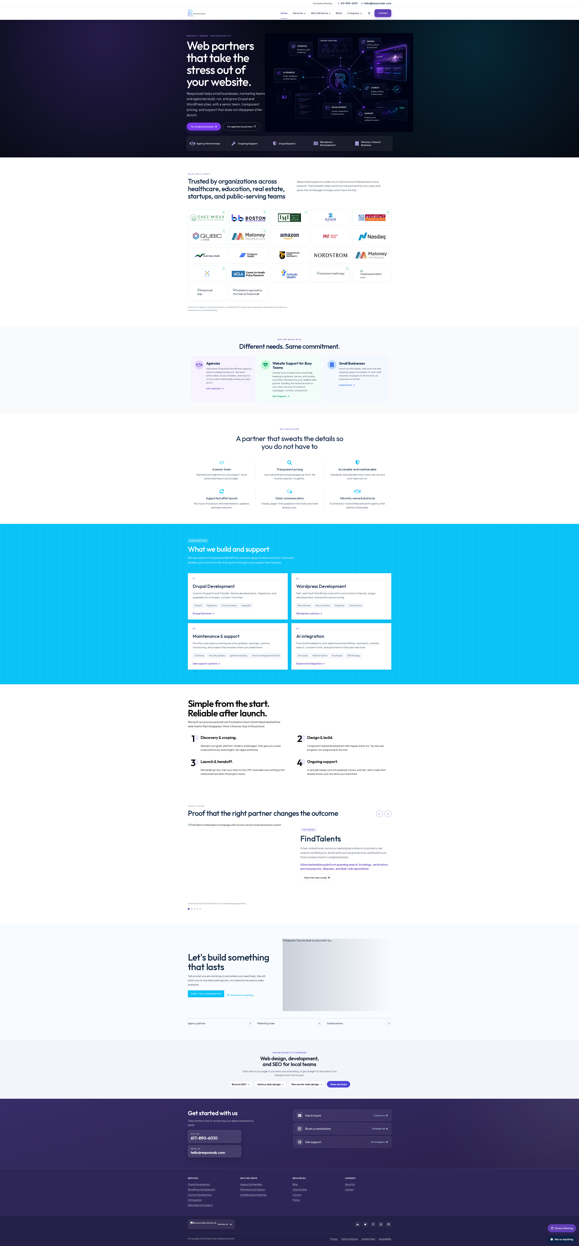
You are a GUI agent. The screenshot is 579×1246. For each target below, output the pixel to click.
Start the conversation (206, 993)
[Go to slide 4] (197, 909)
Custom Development (200, 1194)
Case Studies (300, 1189)
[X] (365, 1224)
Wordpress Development (321, 586)
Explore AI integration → (310, 663)
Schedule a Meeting (322, 3)
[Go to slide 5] (200, 909)
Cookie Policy (368, 1239)
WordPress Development (201, 1189)
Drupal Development (214, 586)
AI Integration (195, 1199)
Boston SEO (239, 1084)
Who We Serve (319, 13)
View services (338, 1084)
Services (298, 13)
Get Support (281, 396)
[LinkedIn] (357, 1224)
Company (353, 13)
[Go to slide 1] (189, 909)
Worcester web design (305, 1084)
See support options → (206, 663)
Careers (349, 1189)
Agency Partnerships (251, 1184)
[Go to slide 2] (191, 909)
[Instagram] (380, 1224)
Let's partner (215, 388)
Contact (383, 13)
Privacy (334, 1239)
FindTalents (320, 839)
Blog (295, 1184)
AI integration (310, 636)
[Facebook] (373, 1224)
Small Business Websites (253, 1194)
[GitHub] (388, 1224)
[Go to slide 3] (194, 909)
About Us (350, 1184)
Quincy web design (269, 1084)
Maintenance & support (216, 636)
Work (339, 13)
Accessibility (385, 1239)
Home (284, 13)
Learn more (347, 384)
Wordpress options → (309, 613)
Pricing (296, 1199)
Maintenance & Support (200, 1204)
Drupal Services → (203, 613)
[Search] (369, 13)
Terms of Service (349, 1239)
